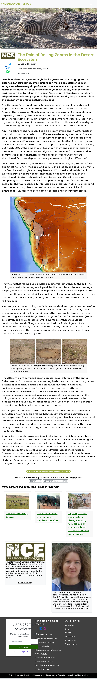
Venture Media (42, 646)
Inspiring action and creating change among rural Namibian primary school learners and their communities (78, 523)
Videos (67, 633)
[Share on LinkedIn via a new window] (6, 67)
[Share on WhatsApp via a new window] (8, 71)
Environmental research (55, 481)
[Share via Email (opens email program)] (10, 67)
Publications (70, 640)
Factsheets (69, 636)
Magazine (69, 625)
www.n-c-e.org (25, 583)
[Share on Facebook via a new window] (6, 64)
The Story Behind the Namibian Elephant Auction (47, 517)
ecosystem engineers (53, 137)
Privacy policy (71, 644)
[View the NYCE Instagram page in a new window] (45, 628)
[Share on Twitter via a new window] (10, 64)
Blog (66, 629)
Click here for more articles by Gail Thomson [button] (48, 471)
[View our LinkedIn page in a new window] (41, 628)
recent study (65, 86)
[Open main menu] (91, 4)
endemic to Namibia (63, 105)
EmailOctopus (28, 652)
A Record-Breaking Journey (17, 515)
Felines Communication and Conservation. (73, 675)
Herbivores (35, 481)
